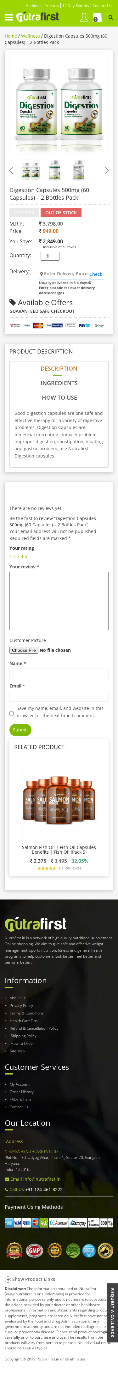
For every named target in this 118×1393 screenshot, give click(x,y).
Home (11, 36)
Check (95, 274)
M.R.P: (16, 223)
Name (17, 663)
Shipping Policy (23, 1036)
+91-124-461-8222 (43, 1189)
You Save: (20, 241)
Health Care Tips (24, 1020)
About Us (17, 998)
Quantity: (20, 255)
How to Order (22, 1043)
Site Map (17, 1051)
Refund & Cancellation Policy (34, 1028)
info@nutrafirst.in (42, 1179)
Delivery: (19, 271)
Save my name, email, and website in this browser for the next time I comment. (60, 711)
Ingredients (59, 383)
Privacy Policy (21, 1005)
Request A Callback (112, 1313)
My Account (20, 1084)
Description (59, 368)
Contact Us (19, 1107)
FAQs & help (20, 1099)
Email (17, 686)
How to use (59, 397)
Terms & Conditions (27, 1013)
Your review (24, 567)
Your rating (21, 548)
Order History (22, 1091)
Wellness (30, 36)
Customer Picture (27, 640)
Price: (16, 230)
